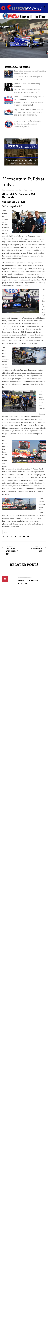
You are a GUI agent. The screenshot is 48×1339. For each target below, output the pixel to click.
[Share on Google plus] (20, 537)
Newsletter (13, 43)
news (6, 532)
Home (4, 43)
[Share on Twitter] (8, 537)
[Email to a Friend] (28, 537)
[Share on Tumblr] (16, 537)
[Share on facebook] (4, 537)
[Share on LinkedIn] (12, 537)
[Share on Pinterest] (24, 537)
